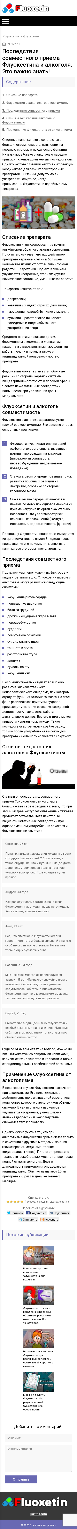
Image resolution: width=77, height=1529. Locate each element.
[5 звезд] (22, 1202)
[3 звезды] (15, 1202)
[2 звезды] (12, 1202)
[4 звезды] (19, 1202)
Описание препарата (20, 95)
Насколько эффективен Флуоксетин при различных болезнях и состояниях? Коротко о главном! (38, 1359)
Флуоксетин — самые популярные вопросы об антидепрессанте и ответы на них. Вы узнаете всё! (37, 1315)
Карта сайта (38, 1514)
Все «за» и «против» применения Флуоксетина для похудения (35, 1274)
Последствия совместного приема (31, 110)
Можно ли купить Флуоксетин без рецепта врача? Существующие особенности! (34, 1402)
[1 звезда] (8, 1202)
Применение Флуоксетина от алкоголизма (37, 130)
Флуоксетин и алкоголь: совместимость (35, 103)
